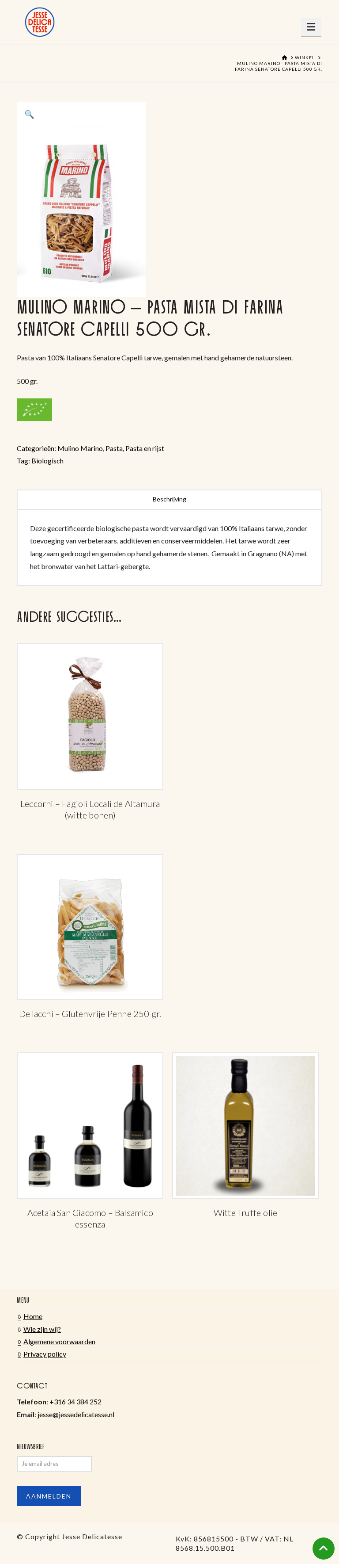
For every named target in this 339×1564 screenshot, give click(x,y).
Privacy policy (44, 1354)
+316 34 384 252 (75, 1401)
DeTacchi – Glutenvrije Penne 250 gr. (90, 1013)
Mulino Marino (80, 448)
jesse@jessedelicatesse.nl (76, 1414)
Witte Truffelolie (245, 1212)
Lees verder (90, 736)
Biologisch (47, 460)
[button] (311, 27)
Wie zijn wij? (42, 1329)
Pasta (114, 448)
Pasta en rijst (144, 448)
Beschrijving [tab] (169, 499)
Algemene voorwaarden (59, 1341)
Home (32, 1316)
